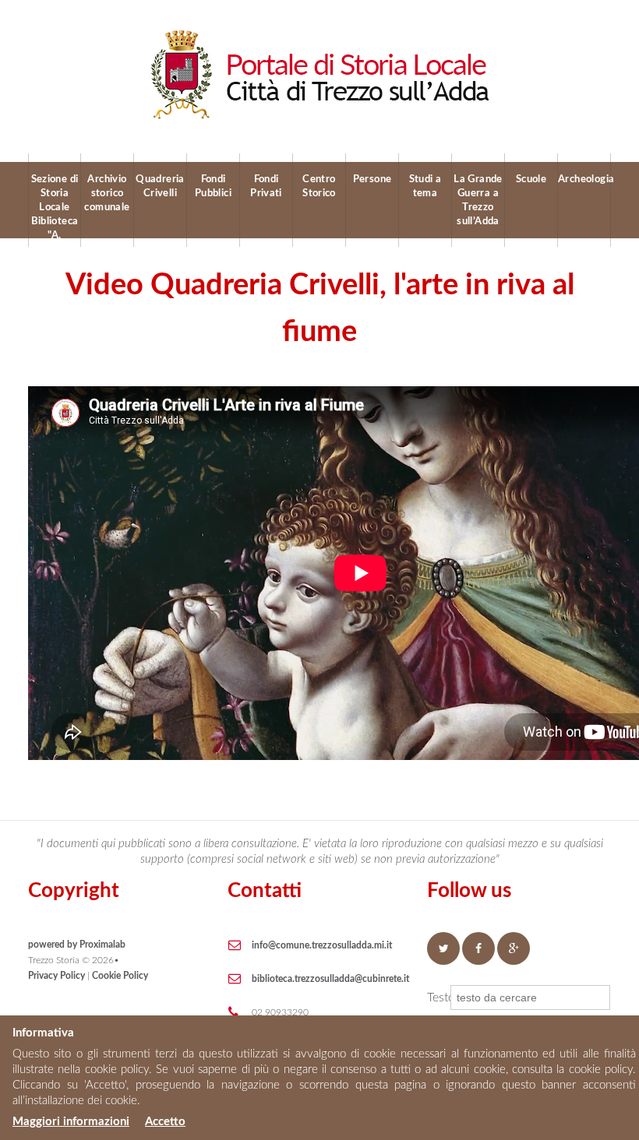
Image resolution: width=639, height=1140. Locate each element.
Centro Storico (319, 186)
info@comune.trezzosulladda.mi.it (322, 945)
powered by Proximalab (76, 944)
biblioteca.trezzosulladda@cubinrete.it (330, 978)
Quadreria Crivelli (160, 186)
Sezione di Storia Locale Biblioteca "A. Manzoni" (55, 206)
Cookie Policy (120, 975)
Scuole (531, 179)
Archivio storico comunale (106, 193)
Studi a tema (425, 186)
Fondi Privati (266, 186)
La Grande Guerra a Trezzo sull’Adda (478, 200)
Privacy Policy (56, 975)
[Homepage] (320, 35)
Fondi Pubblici (213, 186)
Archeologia (584, 179)
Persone (372, 179)
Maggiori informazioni (70, 1122)
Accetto (165, 1122)
